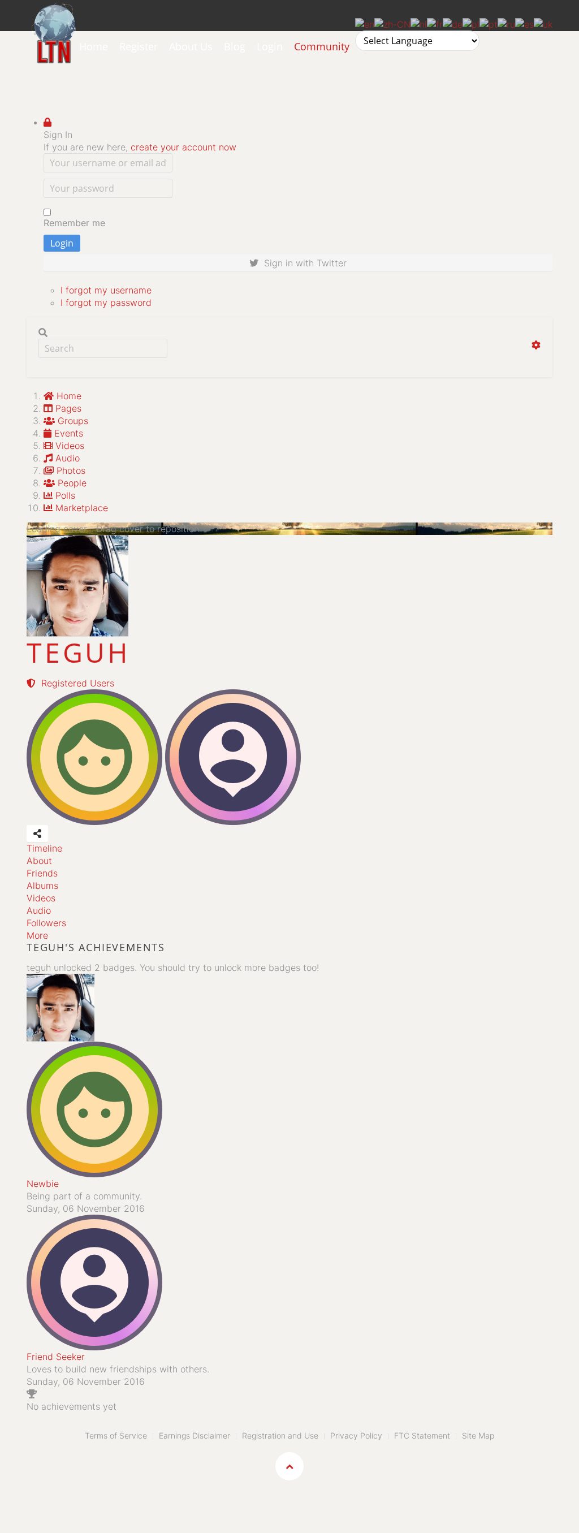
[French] (435, 23)
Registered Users (75, 683)
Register (138, 46)
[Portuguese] (488, 23)
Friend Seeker (56, 1356)
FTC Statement (422, 1435)
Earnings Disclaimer (194, 1435)
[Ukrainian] (543, 23)
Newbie (43, 1183)
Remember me (74, 222)
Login (270, 46)
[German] (453, 23)
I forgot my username (106, 290)
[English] (364, 23)
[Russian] (506, 23)
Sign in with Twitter (302, 263)
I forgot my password (106, 302)
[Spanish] (524, 23)
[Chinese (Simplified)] (392, 23)
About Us (191, 46)
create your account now (183, 147)
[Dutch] (419, 23)
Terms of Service (116, 1435)
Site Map (478, 1435)
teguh (78, 652)
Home (93, 46)
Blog (234, 46)
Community (321, 46)
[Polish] (471, 23)
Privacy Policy (356, 1435)
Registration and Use (280, 1435)
